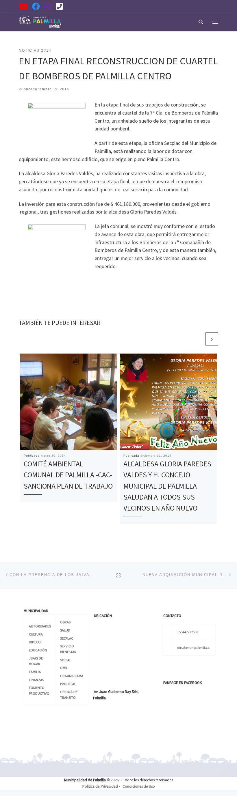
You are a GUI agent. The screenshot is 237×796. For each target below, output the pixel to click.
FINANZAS (36, 679)
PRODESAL (68, 683)
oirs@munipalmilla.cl (193, 647)
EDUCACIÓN (38, 650)
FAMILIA (35, 671)
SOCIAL (65, 659)
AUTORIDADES (40, 626)
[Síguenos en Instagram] (48, 6)
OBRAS (65, 622)
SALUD (65, 630)
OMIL (64, 667)
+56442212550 (187, 631)
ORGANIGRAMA (71, 675)
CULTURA (36, 634)
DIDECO (35, 642)
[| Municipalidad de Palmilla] (40, 21)
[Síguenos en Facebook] (36, 6)
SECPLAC (66, 638)
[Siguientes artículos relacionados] (211, 338)
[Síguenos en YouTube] (23, 6)
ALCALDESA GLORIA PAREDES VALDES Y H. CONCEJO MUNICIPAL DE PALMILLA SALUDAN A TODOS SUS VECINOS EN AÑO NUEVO (167, 486)
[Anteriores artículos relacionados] (198, 338)
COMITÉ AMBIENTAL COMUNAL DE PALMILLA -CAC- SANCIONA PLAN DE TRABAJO (68, 475)
